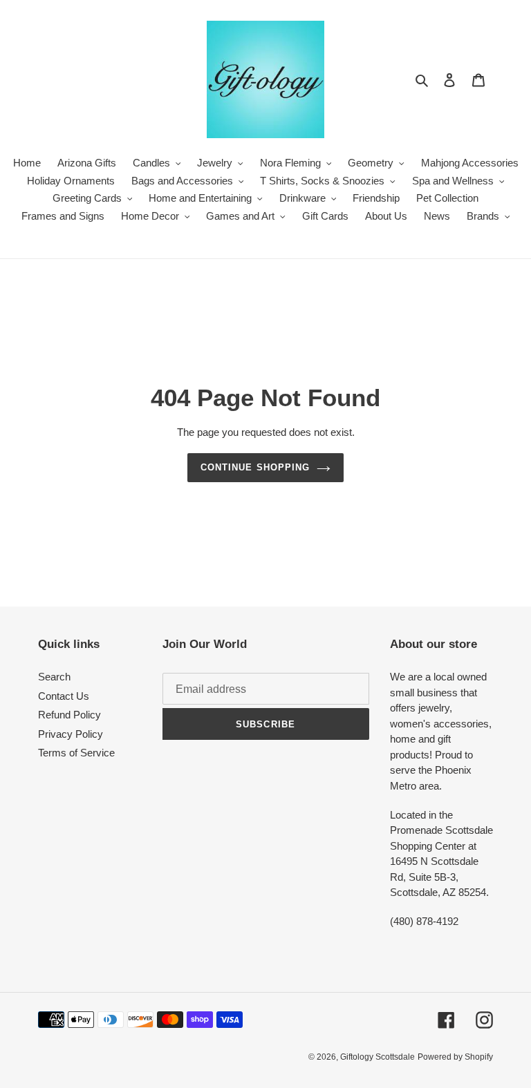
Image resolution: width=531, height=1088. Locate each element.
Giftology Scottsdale (377, 1057)
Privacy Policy (70, 734)
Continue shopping (255, 467)
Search (54, 677)
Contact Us (63, 696)
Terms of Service (76, 752)
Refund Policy (69, 714)
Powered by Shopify (455, 1057)
